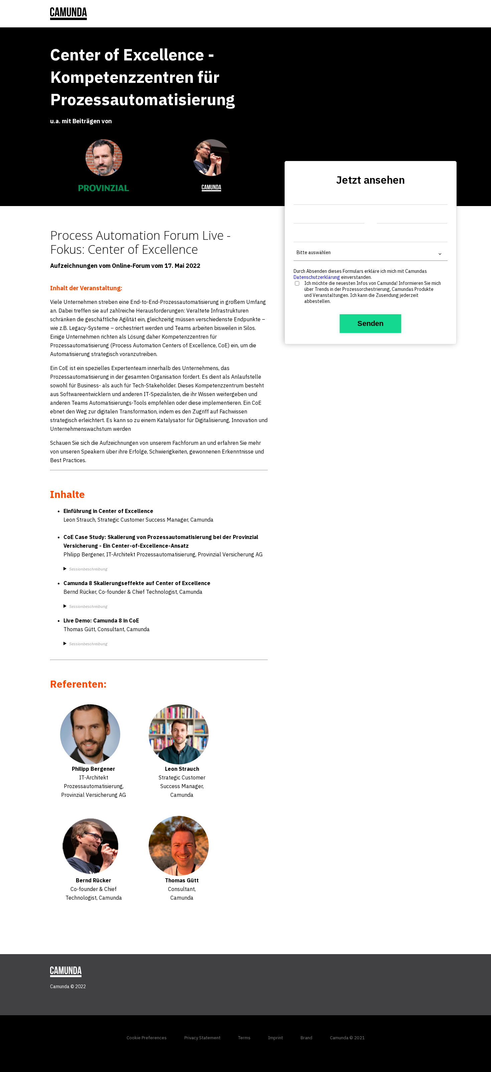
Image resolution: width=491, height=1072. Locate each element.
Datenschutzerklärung (317, 277)
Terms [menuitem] (244, 1038)
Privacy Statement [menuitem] (202, 1038)
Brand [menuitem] (306, 1038)
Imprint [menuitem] (275, 1038)
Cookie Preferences (147, 1038)
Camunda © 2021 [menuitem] (347, 1038)
